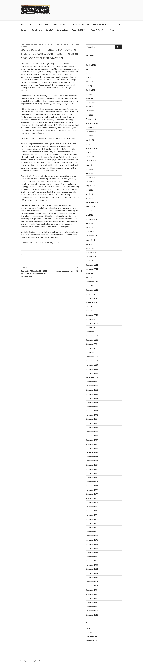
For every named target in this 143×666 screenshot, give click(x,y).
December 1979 (92, 482)
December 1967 (92, 557)
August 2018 (90, 207)
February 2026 (91, 61)
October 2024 (91, 90)
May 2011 (89, 307)
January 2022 (90, 144)
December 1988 (92, 432)
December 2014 (92, 265)
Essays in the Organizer (102, 24)
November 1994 (92, 402)
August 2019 (90, 186)
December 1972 (92, 527)
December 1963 (92, 577)
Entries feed (90, 632)
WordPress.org (91, 641)
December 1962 (92, 582)
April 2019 (89, 190)
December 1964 (92, 573)
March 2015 (90, 261)
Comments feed (92, 636)
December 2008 (92, 323)
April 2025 (89, 82)
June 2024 (89, 94)
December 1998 (92, 373)
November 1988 (92, 436)
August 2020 (91, 165)
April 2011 (89, 311)
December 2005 (92, 340)
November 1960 (92, 602)
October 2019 (91, 182)
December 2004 (92, 344)
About (32, 24)
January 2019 (90, 198)
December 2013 (92, 282)
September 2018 (92, 202)
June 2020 (89, 169)
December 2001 (92, 357)
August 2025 (90, 69)
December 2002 (92, 352)
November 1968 (92, 552)
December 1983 (92, 461)
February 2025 (91, 86)
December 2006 (92, 336)
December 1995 (92, 394)
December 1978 (92, 486)
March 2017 (90, 227)
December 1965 (92, 569)
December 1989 (92, 427)
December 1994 (92, 398)
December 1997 (92, 382)
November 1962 (92, 586)
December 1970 (92, 536)
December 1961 (91, 590)
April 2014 (89, 277)
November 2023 (92, 111)
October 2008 (91, 327)
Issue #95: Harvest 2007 (35, 255)
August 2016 (90, 240)
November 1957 (92, 611)
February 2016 (91, 252)
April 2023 (89, 115)
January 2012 (90, 294)
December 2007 (92, 332)
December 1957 (92, 607)
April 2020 (89, 173)
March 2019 (90, 194)
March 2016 (90, 248)
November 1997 (92, 386)
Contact (24, 30)
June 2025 (89, 77)
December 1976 (92, 502)
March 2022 (90, 140)
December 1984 (92, 457)
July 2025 (89, 73)
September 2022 (92, 132)
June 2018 (89, 215)
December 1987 (92, 440)
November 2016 (92, 236)
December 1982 (92, 465)
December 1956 (92, 615)
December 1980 (92, 473)
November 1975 (92, 515)
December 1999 (92, 369)
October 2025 (91, 65)
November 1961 (91, 594)
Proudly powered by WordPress (32, 661)
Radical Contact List (61, 24)
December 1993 (92, 407)
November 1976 (92, 507)
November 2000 (92, 365)
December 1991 (91, 419)
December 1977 (92, 494)
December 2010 (92, 315)
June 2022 (89, 136)
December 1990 (92, 423)
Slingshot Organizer (81, 24)
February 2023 (91, 119)
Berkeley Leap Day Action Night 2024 (72, 30)
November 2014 (92, 269)
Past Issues (43, 24)
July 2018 (89, 211)
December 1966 (92, 561)
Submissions (37, 30)
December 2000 (92, 361)
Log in (88, 628)
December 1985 (92, 452)
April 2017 (89, 223)
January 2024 (90, 107)
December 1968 (92, 548)
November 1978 (92, 490)
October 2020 (91, 161)
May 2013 (89, 286)
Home (23, 24)
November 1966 (92, 565)
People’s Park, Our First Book (102, 30)
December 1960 (92, 598)
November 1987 (92, 444)
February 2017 (91, 232)
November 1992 (92, 415)
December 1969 (92, 544)
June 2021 (89, 152)
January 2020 (91, 177)
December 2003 (92, 348)
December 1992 (92, 411)
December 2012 (92, 290)
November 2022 (92, 123)
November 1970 (92, 540)
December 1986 (92, 448)
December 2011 (91, 298)
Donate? (49, 30)
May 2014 (89, 273)
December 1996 (92, 390)
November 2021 (92, 148)
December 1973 (92, 523)
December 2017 (92, 219)
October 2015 (91, 257)
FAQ (118, 24)
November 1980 (92, 477)
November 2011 (91, 302)
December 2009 (92, 319)
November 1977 (92, 498)
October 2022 (91, 127)
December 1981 (91, 469)
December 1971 (91, 532)
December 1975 (92, 511)
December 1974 (92, 519)
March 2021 (90, 157)
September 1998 (92, 377)
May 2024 (89, 98)
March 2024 (90, 102)
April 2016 (89, 244)
